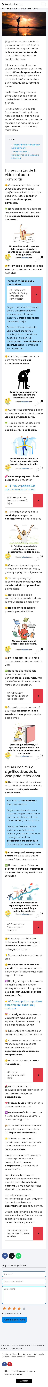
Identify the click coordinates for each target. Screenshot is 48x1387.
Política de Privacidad (11, 1354)
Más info (19, 1374)
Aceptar (24, 1381)
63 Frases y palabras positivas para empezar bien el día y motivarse (23, 1005)
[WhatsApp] (18, 1256)
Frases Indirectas (12, 4)
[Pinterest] (9, 1364)
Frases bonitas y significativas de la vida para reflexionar (25, 154)
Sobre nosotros (18, 1357)
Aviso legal (27, 1354)
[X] (12, 1256)
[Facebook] (5, 1256)
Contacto (30, 1357)
